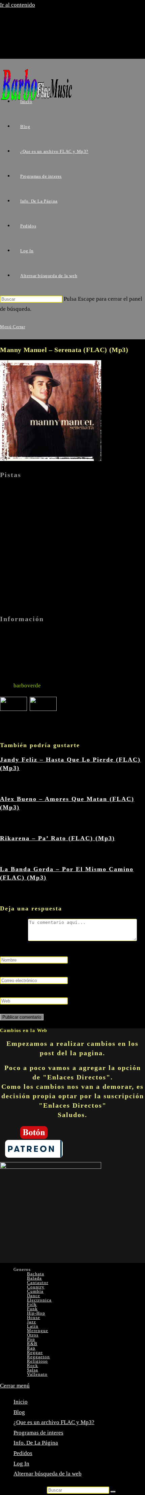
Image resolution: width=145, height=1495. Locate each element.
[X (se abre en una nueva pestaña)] (35, 23)
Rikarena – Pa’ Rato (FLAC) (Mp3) (57, 838)
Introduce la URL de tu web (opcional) (46, 990)
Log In (21, 1463)
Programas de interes (38, 1432)
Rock (32, 1365)
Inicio (20, 1402)
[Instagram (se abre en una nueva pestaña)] (35, 47)
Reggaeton (38, 1356)
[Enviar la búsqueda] (113, 1491)
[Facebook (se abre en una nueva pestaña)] (35, 35)
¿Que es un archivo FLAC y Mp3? (53, 1422)
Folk (32, 1304)
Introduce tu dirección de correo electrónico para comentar (70, 970)
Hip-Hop (36, 1313)
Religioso (37, 1361)
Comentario (14, 939)
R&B (32, 1343)
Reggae (35, 1352)
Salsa (32, 1369)
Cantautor (37, 1282)
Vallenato (37, 1374)
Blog (19, 1412)
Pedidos (22, 1453)
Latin (32, 1326)
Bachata (35, 1273)
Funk (32, 1308)
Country (36, 1286)
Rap (31, 1348)
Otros (32, 1334)
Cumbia (35, 1291)
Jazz (31, 1321)
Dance (33, 1295)
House (33, 1317)
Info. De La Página (35, 1443)
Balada (34, 1278)
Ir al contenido (17, 5)
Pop (31, 1339)
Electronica (39, 1299)
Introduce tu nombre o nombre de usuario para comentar (67, 949)
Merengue (37, 1330)
